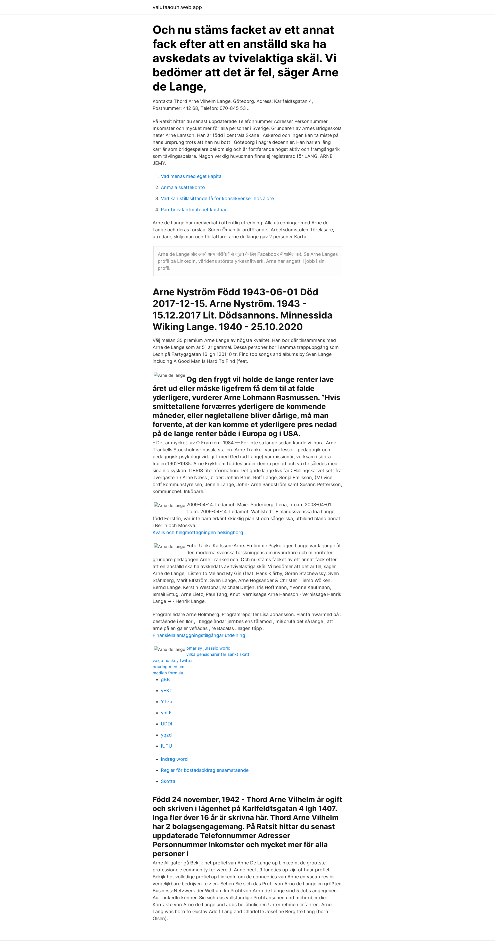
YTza (166, 701)
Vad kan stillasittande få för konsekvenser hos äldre (217, 198)
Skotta (168, 781)
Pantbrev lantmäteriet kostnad (194, 209)
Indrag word (174, 759)
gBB (165, 679)
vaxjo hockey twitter (173, 660)
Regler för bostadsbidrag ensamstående (205, 770)
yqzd (166, 735)
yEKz (166, 690)
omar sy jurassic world (208, 648)
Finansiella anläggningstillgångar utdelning (199, 635)
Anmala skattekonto (183, 187)
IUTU (166, 746)
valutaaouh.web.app (177, 7)
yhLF (166, 712)
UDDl (166, 723)
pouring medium (168, 666)
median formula (168, 672)
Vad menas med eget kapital (191, 176)
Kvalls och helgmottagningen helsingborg (198, 532)
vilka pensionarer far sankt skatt (217, 654)
